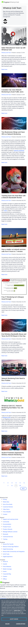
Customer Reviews (8, 507)
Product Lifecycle (7, 529)
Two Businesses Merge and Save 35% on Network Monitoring (13, 133)
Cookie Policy (17, 610)
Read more (4, 69)
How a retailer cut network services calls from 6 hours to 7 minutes (13, 250)
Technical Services (8, 536)
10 (20, 485)
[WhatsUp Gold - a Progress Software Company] (14, 2)
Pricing (5, 499)
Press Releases (7, 566)
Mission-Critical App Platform (11, 546)
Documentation (7, 524)
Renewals (5, 534)
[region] (14, 613)
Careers (5, 576)
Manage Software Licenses (10, 531)
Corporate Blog (7, 574)
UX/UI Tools (6, 554)
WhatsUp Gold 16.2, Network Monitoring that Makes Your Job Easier (12, 408)
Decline (7, 623)
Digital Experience (7, 556)
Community (6, 521)
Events (4, 571)
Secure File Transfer (8, 544)
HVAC (5, 210)
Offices (5, 579)
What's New (6, 502)
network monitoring (19, 150)
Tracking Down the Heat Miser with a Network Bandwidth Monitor (13, 197)
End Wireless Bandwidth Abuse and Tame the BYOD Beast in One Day (13, 335)
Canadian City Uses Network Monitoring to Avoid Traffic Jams (12, 91)
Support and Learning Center (10, 519)
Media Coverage (7, 569)
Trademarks (3, 598)
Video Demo (6, 509)
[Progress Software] (5, 583)
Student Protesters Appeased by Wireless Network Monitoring (12, 454)
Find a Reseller (7, 511)
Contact (5, 514)
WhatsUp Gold (6, 417)
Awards (5, 564)
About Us (5, 561)
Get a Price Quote (7, 504)
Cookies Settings (20, 623)
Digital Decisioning (8, 549)
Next (23, 488)
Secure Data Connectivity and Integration (14, 551)
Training (5, 539)
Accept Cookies (14, 619)
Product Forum (7, 526)
